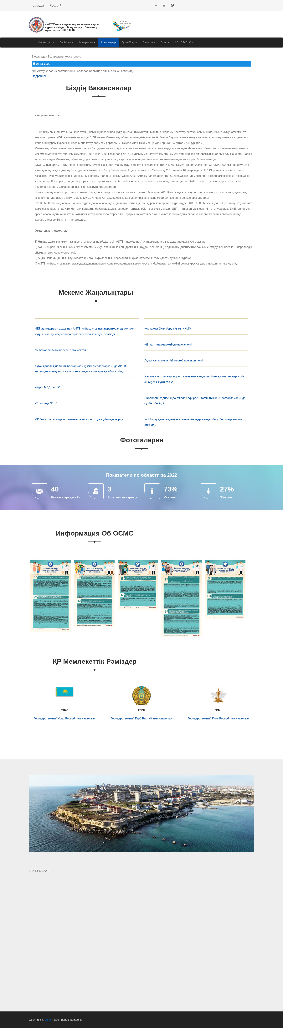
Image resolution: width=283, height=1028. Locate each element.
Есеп (164, 42)
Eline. (48, 1019)
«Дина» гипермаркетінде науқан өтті (168, 344)
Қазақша (38, 5)
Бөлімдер (66, 42)
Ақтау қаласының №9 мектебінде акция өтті (173, 360)
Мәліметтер (45, 42)
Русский (55, 5)
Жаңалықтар (108, 42)
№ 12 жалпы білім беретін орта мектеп (60, 350)
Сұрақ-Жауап (129, 42)
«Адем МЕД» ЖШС (47, 387)
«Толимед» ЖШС (46, 403)
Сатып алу (149, 42)
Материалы (86, 42)
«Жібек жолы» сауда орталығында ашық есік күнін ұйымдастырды (79, 419)
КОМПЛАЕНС (183, 42)
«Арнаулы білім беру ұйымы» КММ (167, 328)
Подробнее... (40, 76)
